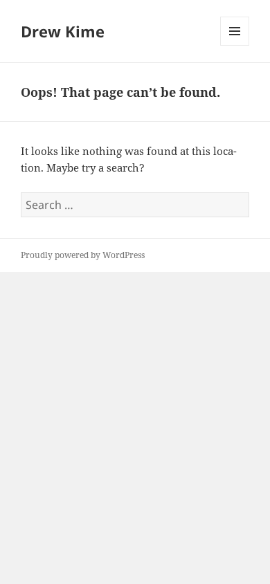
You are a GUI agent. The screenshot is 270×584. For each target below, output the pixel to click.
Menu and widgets (235, 45)
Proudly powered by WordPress (83, 255)
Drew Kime (63, 31)
